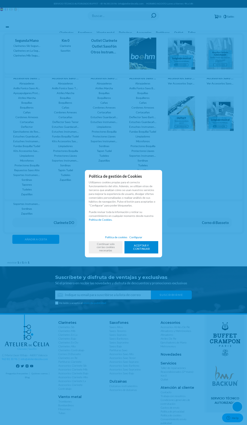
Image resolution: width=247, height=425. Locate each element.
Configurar (135, 237)
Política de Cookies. (100, 219)
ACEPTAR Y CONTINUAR (141, 247)
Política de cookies (116, 237)
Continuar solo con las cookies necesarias (106, 247)
